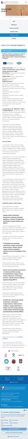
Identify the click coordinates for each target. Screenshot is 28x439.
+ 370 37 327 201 (7, 401)
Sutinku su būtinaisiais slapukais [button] (14, 432)
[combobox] (24, 410)
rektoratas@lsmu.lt (18, 401)
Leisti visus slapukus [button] (14, 429)
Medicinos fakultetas (7, 378)
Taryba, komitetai (14, 28)
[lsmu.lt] (14, 2)
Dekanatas (14, 24)
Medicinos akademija (10, 16)
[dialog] (14, 424)
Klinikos (14, 38)
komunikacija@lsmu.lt (18, 406)
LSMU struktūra (3, 16)
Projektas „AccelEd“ (7, 50)
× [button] (26, 410)
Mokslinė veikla (14, 31)
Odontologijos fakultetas (20, 378)
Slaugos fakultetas (17, 16)
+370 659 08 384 (7, 406)
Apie (14, 21)
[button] (10, 382)
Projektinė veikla (14, 35)
